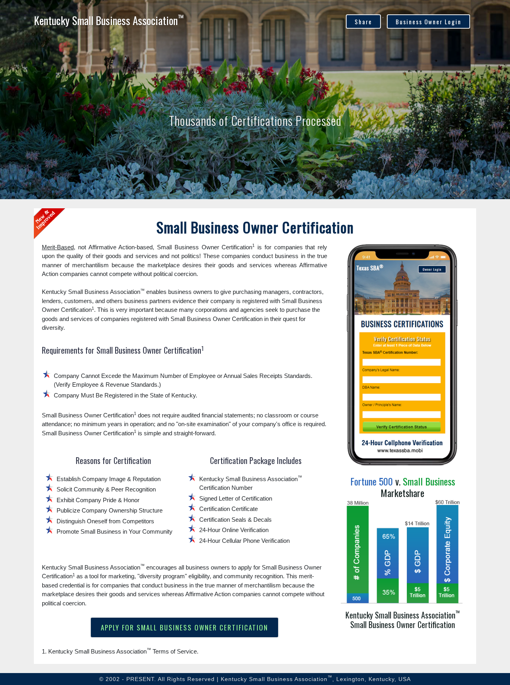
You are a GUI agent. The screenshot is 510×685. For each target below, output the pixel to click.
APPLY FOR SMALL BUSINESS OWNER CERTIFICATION (184, 627)
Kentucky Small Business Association (109, 20)
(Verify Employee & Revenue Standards (105, 384)
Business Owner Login (428, 21)
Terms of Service (175, 651)
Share (363, 21)
